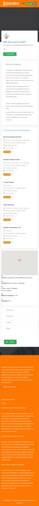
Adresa (3, 278)
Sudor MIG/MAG (8, 205)
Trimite (11, 342)
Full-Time (7, 151)
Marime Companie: (7, 295)
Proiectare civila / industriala (20, 140)
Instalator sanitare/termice (11, 159)
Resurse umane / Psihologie (16, 283)
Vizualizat (4, 301)
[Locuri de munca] (11, 3)
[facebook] (4, 49)
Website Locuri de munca (9, 386)
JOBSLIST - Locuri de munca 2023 (15, 500)
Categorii (4, 283)
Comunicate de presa (7, 399)
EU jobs (3, 403)
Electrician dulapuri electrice (12, 137)
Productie (9, 140)
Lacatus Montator (8, 182)
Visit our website (6, 290)
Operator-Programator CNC (12, 227)
